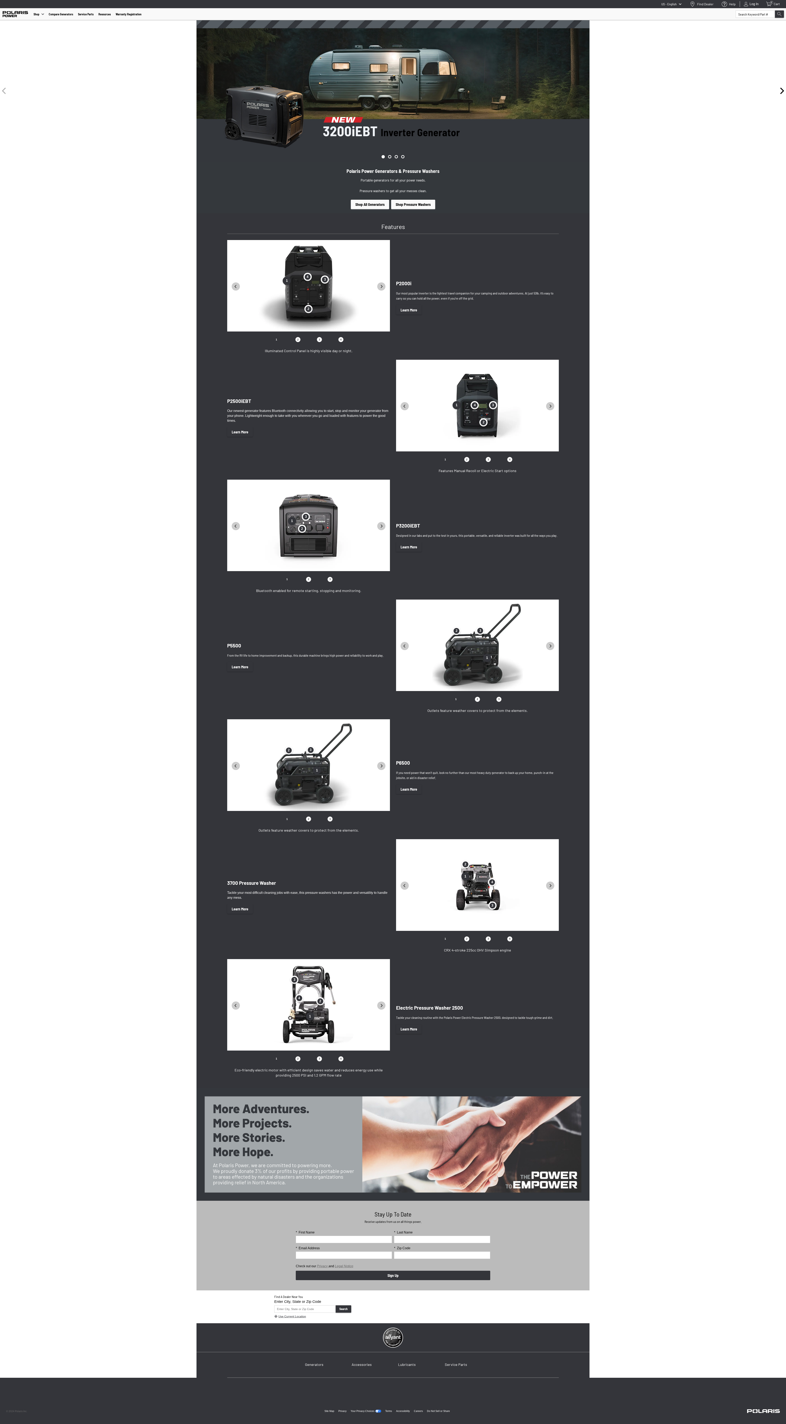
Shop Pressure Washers (413, 204)
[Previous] (4, 91)
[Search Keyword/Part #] (779, 14)
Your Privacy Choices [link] (362, 1411)
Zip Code (402, 1248)
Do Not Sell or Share (438, 1411)
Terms (388, 1411)
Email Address (308, 1248)
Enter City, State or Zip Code (297, 1302)
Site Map (329, 1411)
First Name (305, 1232)
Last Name (403, 1232)
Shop (36, 14)
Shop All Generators (370, 204)
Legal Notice (344, 1266)
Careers (418, 1411)
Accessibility (403, 1411)
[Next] (781, 91)
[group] (393, 90)
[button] (383, 156)
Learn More (409, 310)
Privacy (323, 1266)
